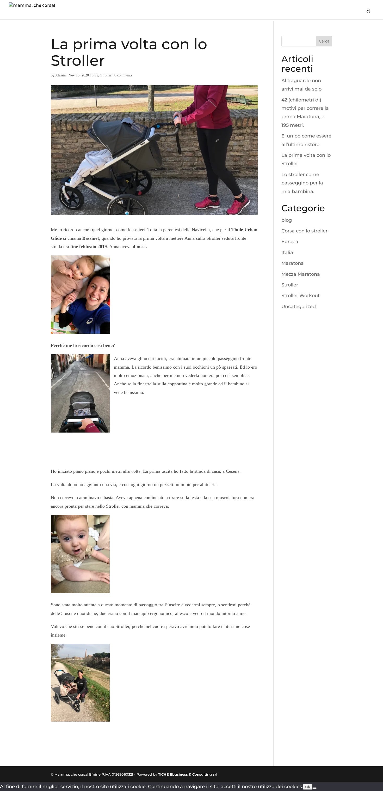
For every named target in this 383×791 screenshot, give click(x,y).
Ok (307, 787)
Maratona (292, 263)
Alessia (60, 75)
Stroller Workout (300, 295)
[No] (314, 788)
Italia (287, 252)
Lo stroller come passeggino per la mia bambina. (302, 183)
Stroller (106, 75)
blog (95, 75)
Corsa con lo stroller (304, 231)
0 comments (123, 75)
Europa (289, 241)
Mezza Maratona (300, 274)
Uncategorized (298, 306)
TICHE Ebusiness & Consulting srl (187, 774)
